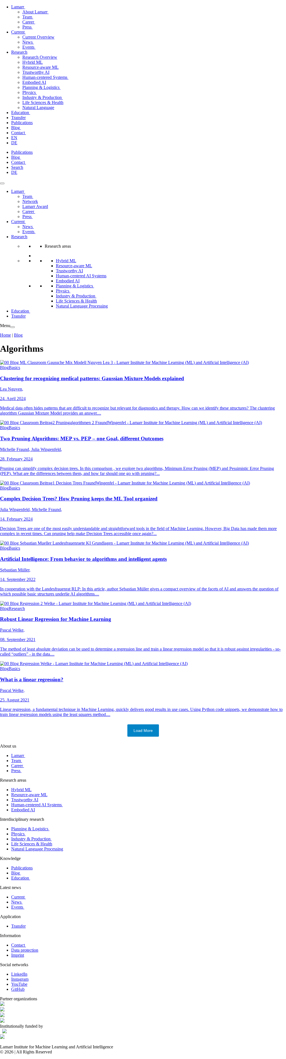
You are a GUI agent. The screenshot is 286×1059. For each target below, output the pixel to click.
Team (27, 17)
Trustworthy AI (35, 72)
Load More (143, 730)
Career (28, 22)
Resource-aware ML (40, 67)
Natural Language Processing (82, 306)
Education (20, 112)
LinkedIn (19, 974)
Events (28, 47)
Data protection (24, 950)
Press (27, 27)
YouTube (19, 984)
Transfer (18, 117)
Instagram (19, 979)
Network (30, 201)
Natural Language (38, 107)
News (28, 42)
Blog (16, 127)
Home (5, 335)
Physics (29, 92)
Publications (22, 122)
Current (18, 32)
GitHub (18, 989)
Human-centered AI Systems (81, 275)
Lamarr (18, 6)
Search (17, 167)
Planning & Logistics (41, 87)
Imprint (17, 955)
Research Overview (39, 57)
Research (19, 52)
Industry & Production (42, 97)
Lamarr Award (35, 206)
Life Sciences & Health (42, 102)
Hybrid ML (32, 62)
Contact (18, 132)
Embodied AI (34, 82)
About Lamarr (35, 12)
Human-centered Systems (45, 77)
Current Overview (38, 37)
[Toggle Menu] (2, 183)
